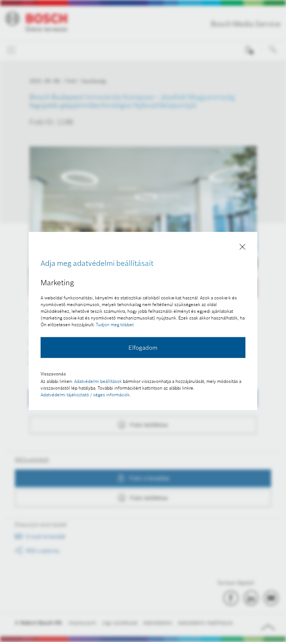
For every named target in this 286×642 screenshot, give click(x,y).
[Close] (242, 248)
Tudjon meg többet (115, 324)
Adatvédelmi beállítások (98, 381)
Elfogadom (143, 347)
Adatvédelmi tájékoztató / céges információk (85, 394)
